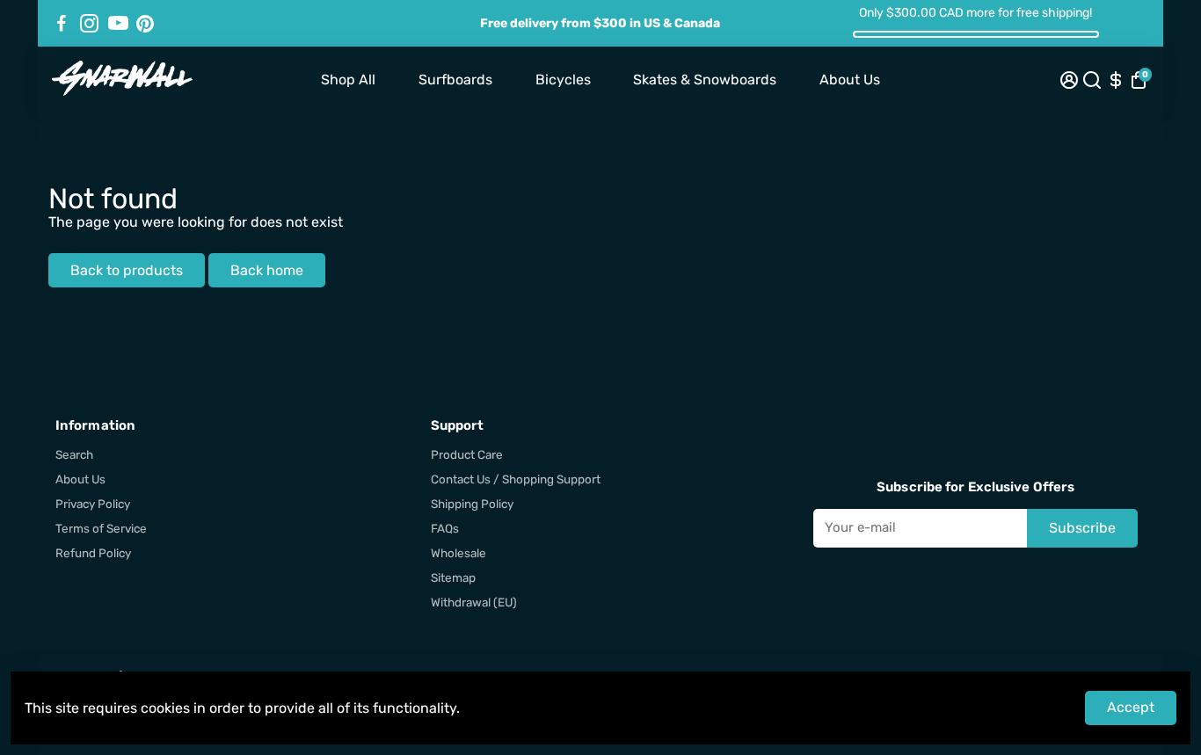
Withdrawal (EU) (474, 602)
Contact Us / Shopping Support (515, 479)
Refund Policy (93, 553)
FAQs (445, 528)
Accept (1130, 707)
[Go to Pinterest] (145, 24)
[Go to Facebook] (61, 24)
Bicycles (563, 79)
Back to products (126, 270)
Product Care (467, 454)
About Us (849, 79)
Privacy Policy (92, 504)
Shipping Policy (472, 504)
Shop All (348, 79)
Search (74, 454)
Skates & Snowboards (704, 79)
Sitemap (453, 577)
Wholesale (458, 553)
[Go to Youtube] (118, 24)
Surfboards (455, 79)
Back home (266, 270)
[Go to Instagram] (89, 24)
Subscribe (1082, 527)
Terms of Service (101, 528)
